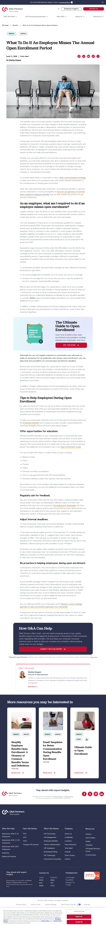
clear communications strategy (73, 177)
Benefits (15, 25)
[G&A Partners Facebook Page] (84, 794)
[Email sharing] (98, 56)
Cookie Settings (79, 911)
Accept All (79, 922)
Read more (93, 657)
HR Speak (5, 25)
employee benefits (31, 423)
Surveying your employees (64, 505)
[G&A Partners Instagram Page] (96, 794)
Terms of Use (69, 796)
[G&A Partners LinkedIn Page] (101, 794)
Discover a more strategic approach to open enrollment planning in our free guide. (51, 605)
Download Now (65, 2)
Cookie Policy (45, 921)
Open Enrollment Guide (71, 447)
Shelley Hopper (15, 60)
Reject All (79, 916)
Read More (32, 687)
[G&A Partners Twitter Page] (90, 794)
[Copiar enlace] (93, 56)
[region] (53, 916)
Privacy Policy (58, 796)
